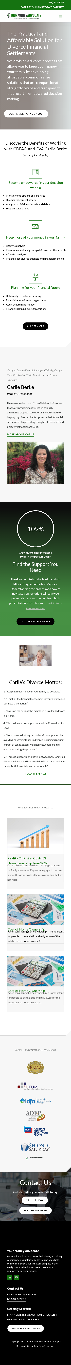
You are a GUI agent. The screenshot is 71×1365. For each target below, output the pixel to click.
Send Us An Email (35, 1210)
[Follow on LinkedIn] (9, 1277)
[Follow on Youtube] (16, 1277)
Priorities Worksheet (23, 1319)
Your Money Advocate (40, 1341)
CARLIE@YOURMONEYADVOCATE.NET (42, 7)
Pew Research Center (35, 608)
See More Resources (25, 1328)
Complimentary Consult (26, 113)
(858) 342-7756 (56, 2)
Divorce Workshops (35, 621)
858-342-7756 (16, 1299)
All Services (35, 326)
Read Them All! (35, 773)
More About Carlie (20, 434)
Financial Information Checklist (32, 1314)
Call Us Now (35, 1200)
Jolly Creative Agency (44, 1346)
